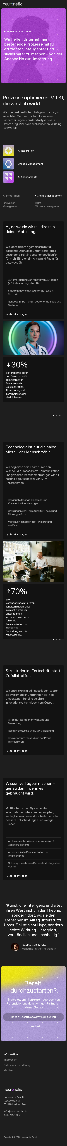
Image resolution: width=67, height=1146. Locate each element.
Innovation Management (11, 204)
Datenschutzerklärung (17, 1065)
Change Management (49, 195)
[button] (61, 4)
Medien (8, 1070)
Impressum (10, 1059)
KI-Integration (11, 195)
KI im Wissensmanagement (48, 204)
